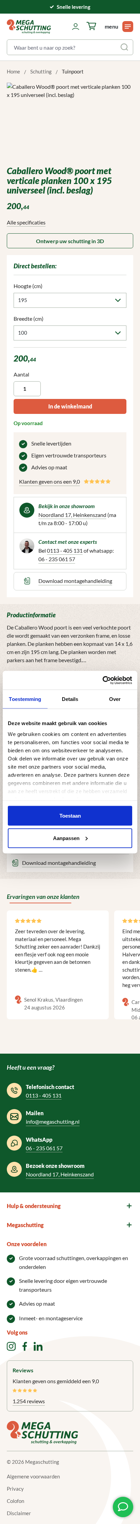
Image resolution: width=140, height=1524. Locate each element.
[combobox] (62, 47)
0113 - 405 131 (65, 550)
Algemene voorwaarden (33, 1476)
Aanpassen (66, 838)
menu (111, 26)
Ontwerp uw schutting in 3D (70, 241)
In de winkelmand (70, 406)
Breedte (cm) (28, 318)
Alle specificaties (26, 222)
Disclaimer (19, 1513)
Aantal (21, 374)
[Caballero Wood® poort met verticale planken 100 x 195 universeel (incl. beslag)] (70, 121)
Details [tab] (70, 699)
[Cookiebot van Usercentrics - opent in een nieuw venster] (102, 680)
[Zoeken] (125, 47)
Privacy (15, 1489)
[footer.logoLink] (42, 1431)
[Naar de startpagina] (29, 26)
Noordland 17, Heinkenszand (72, 515)
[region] (70, 121)
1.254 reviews (29, 1401)
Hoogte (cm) (28, 285)
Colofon (15, 1501)
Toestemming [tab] (25, 699)
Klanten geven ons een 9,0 (49, 481)
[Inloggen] (76, 26)
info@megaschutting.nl (53, 1121)
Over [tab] (115, 699)
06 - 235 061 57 (56, 559)
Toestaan (70, 816)
